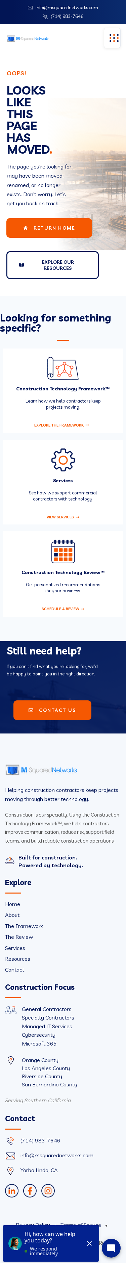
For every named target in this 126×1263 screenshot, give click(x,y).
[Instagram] (48, 1190)
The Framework (24, 926)
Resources (17, 958)
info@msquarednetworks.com (67, 7)
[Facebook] (30, 1190)
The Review (19, 936)
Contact (14, 969)
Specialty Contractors (48, 1017)
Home (12, 904)
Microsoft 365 (39, 1043)
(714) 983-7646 (67, 16)
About (12, 914)
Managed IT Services (47, 1026)
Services (15, 948)
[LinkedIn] (11, 1190)
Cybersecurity (38, 1034)
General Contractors (47, 1009)
